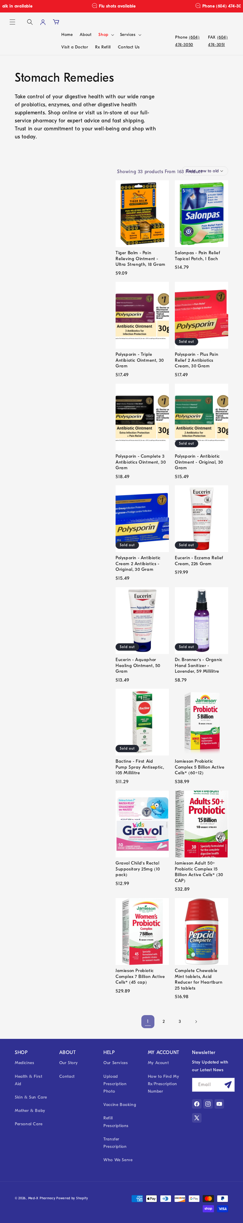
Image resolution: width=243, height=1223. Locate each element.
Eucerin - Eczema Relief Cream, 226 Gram (199, 560)
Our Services (115, 1062)
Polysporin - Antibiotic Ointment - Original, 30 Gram (199, 462)
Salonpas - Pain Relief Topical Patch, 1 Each (197, 255)
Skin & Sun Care (31, 1097)
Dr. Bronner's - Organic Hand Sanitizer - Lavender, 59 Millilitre (199, 665)
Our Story (68, 1062)
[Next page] (195, 1021)
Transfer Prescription (115, 1143)
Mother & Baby (30, 1110)
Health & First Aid (28, 1080)
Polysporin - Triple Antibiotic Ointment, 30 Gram (140, 360)
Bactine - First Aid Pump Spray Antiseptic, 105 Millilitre (140, 767)
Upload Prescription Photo (115, 1084)
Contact (67, 1076)
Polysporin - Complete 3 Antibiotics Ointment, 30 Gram (141, 462)
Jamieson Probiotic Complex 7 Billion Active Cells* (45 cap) (140, 976)
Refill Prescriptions (116, 1121)
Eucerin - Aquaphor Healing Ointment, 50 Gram (138, 665)
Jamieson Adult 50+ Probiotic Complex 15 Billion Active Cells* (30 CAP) (199, 871)
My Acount (158, 1062)
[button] (12, 22)
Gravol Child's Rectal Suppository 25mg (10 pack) (138, 868)
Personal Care (29, 1123)
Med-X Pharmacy (41, 1198)
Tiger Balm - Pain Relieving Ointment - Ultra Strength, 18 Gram (140, 258)
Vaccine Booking (119, 1104)
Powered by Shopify (72, 1198)
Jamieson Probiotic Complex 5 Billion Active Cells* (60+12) (199, 767)
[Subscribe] (227, 1085)
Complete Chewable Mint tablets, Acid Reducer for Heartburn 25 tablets (199, 979)
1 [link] (148, 1021)
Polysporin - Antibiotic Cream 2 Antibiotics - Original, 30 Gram (138, 563)
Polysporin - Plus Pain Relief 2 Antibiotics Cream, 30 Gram (196, 360)
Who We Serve (117, 1159)
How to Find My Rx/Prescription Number (163, 1084)
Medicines (24, 1062)
